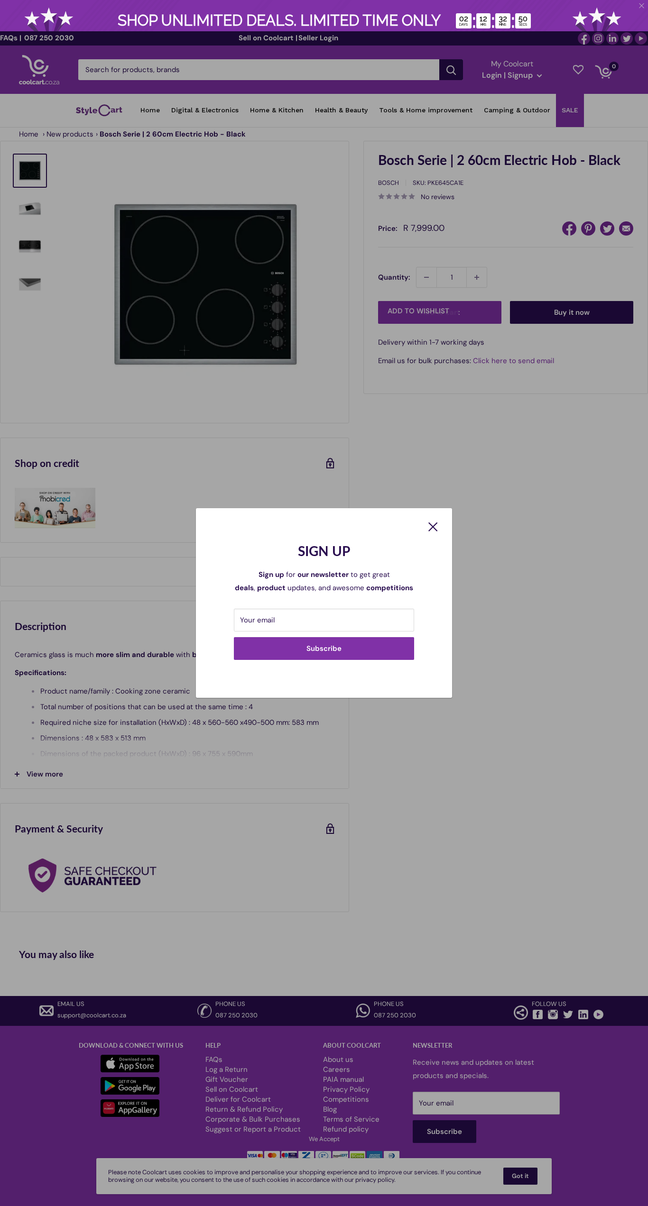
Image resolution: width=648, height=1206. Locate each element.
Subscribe (324, 648)
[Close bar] (642, 6)
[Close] (433, 526)
